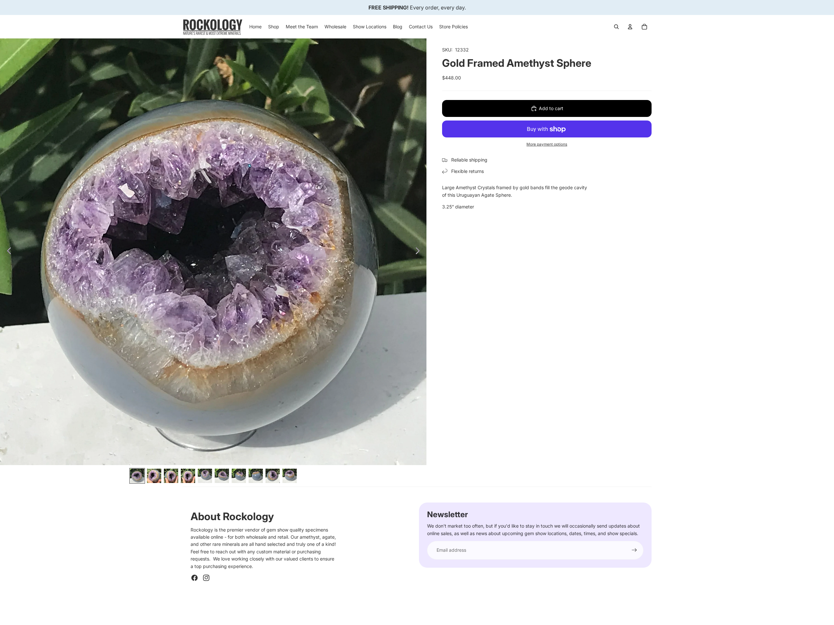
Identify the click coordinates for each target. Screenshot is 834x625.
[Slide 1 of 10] (137, 476)
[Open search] (616, 27)
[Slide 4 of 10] (188, 476)
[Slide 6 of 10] (222, 476)
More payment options (546, 144)
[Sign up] (634, 550)
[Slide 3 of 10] (171, 476)
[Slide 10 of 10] (289, 476)
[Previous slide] (7, 252)
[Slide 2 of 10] (154, 476)
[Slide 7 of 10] (239, 476)
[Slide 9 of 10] (273, 476)
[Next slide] (419, 252)
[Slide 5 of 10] (205, 476)
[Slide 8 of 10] (256, 476)
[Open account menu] (630, 27)
